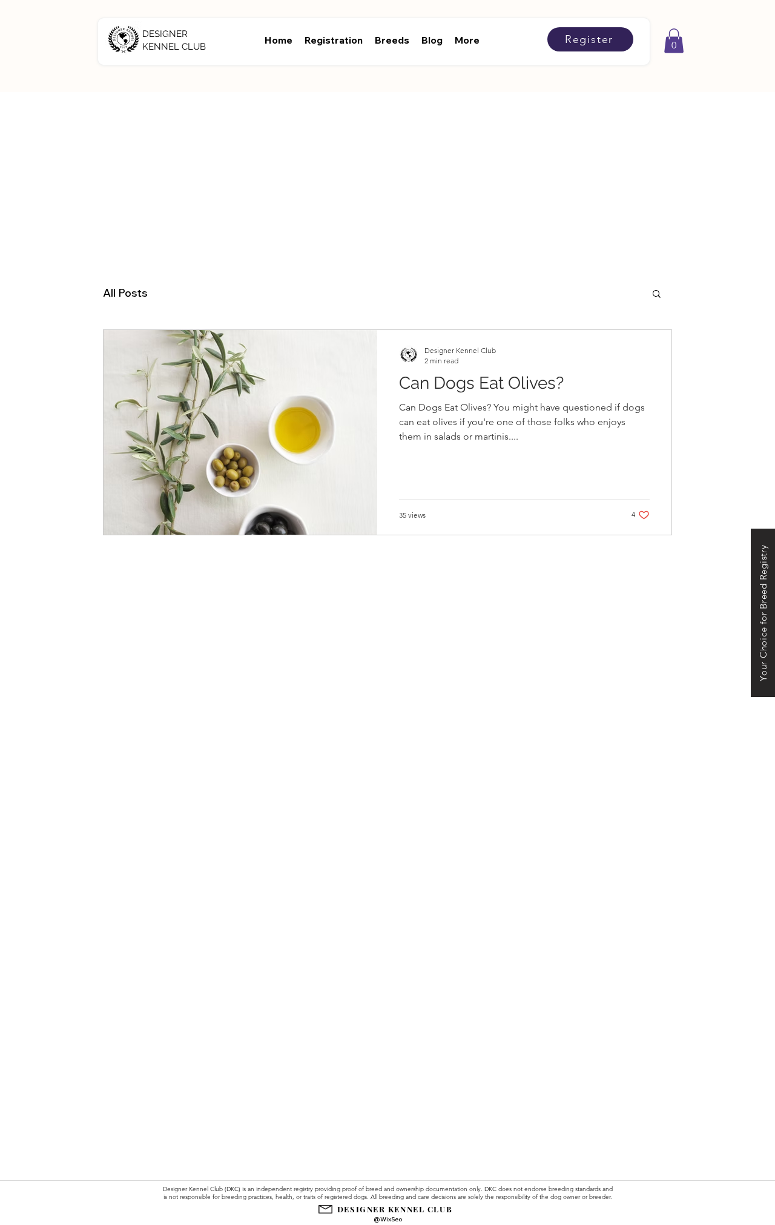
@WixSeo (388, 1219)
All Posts (125, 293)
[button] (674, 40)
